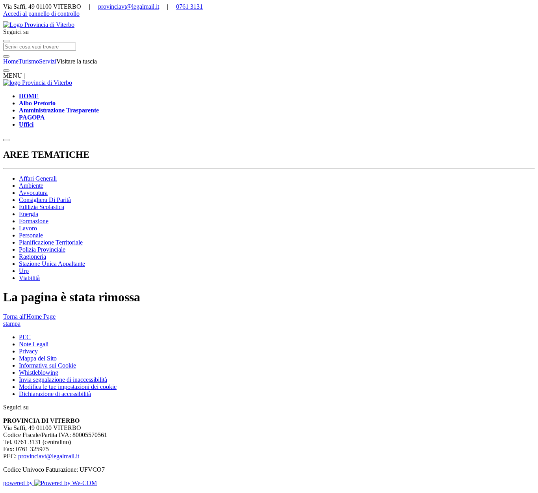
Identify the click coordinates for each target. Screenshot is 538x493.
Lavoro (28, 228)
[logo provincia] (269, 24)
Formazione (33, 221)
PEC (25, 337)
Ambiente (31, 185)
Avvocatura (33, 192)
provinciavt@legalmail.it (128, 6)
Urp (24, 270)
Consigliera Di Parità (45, 199)
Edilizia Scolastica (41, 207)
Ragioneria (32, 256)
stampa (11, 323)
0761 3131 (189, 6)
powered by (18, 483)
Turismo (29, 61)
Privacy (28, 351)
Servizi (47, 61)
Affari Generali (38, 178)
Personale (31, 235)
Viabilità (29, 278)
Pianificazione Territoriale (51, 242)
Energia (28, 214)
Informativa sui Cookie (47, 365)
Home (11, 61)
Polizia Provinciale (42, 249)
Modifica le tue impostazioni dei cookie (68, 386)
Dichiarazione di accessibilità (55, 393)
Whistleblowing (38, 372)
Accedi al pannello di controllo (41, 13)
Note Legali (33, 344)
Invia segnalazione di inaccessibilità (63, 379)
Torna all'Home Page (29, 316)
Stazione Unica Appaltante (52, 263)
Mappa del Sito (38, 358)
